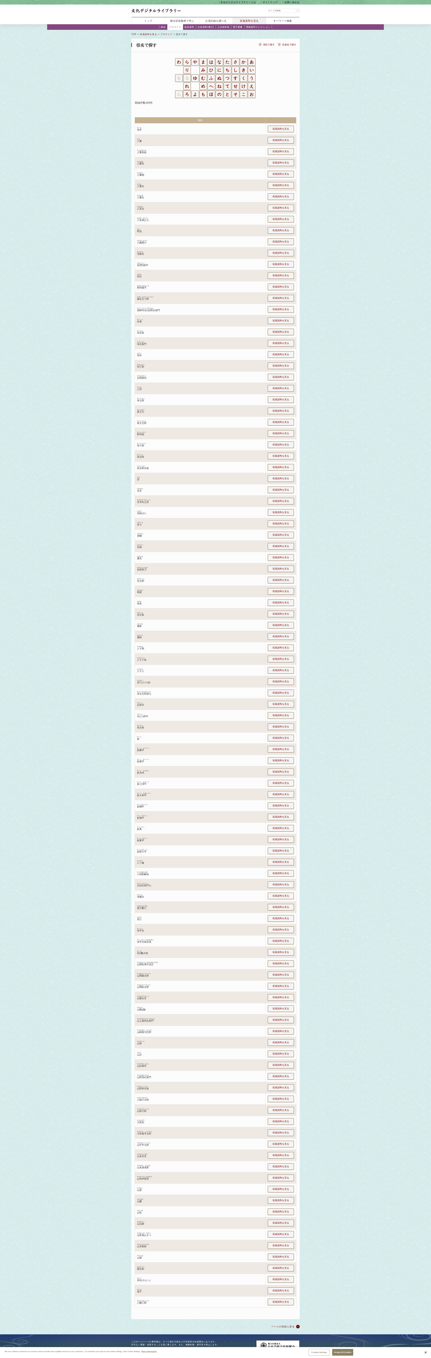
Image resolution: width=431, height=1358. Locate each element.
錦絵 (163, 27)
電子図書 (238, 27)
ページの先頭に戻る (283, 1326)
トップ (148, 20)
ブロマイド (175, 27)
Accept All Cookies (342, 1352)
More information (149, 1351)
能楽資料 (189, 27)
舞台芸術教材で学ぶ (182, 20)
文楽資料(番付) (206, 27)
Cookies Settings (319, 1352)
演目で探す (269, 44)
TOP (134, 34)
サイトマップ (270, 2)
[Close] (425, 1352)
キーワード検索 (282, 20)
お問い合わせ (292, 2)
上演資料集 (223, 27)
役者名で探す (289, 44)
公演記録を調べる (216, 20)
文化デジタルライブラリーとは (238, 2)
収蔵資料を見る (249, 20)
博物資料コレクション (258, 27)
